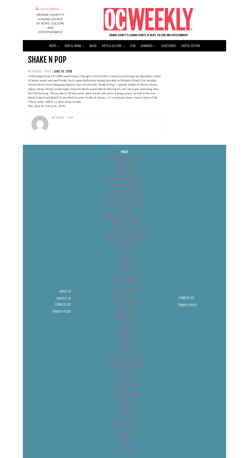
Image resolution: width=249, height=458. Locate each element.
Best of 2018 (125, 174)
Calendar (124, 246)
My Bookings (127, 263)
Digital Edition (190, 45)
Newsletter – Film (126, 378)
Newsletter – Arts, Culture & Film (126, 360)
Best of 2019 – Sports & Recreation (126, 239)
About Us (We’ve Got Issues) (124, 156)
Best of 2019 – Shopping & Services (126, 233)
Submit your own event (124, 427)
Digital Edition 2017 (126, 336)
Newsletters (124, 355)
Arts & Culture (112, 45)
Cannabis (147, 45)
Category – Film (124, 295)
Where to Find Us (124, 451)
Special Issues (124, 421)
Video (124, 445)
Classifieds (124, 319)
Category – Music (124, 307)
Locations (126, 258)
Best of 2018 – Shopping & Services (126, 197)
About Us (65, 291)
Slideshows (168, 45)
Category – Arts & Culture (124, 282)
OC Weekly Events (125, 403)
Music (93, 45)
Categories (126, 251)
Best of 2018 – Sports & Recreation (126, 203)
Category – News (124, 313)
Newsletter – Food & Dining (126, 384)
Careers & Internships (124, 277)
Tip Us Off (124, 439)
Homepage (125, 343)
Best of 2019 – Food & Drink (126, 227)
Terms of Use (62, 304)
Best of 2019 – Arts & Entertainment (126, 215)
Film (132, 45)
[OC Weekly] (47, 9)
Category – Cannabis (124, 289)
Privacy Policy (61, 311)
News (52, 45)
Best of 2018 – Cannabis (126, 185)
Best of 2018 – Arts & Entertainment (126, 179)
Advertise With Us (124, 162)
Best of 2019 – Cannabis (126, 221)
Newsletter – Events (127, 372)
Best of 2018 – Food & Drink (126, 191)
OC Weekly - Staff (39, 71)
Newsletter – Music (126, 390)
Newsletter (125, 348)
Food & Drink (73, 45)
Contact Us (64, 298)
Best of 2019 (125, 210)
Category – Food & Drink (124, 300)
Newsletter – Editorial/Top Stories (126, 366)
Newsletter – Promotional (126, 396)
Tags (126, 269)
